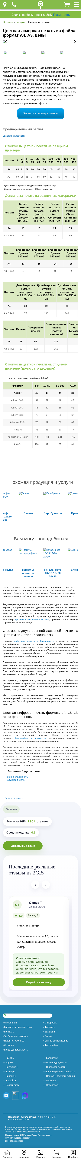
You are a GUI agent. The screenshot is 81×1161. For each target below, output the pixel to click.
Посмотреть (61, 14)
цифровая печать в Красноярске (34, 641)
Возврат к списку (14, 798)
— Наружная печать (13, 780)
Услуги (21, 21)
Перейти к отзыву (38, 982)
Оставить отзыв (23, 846)
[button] (73, 42)
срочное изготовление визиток (32, 619)
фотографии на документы (30, 738)
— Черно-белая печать (15, 777)
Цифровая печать (39, 21)
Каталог (8, 21)
